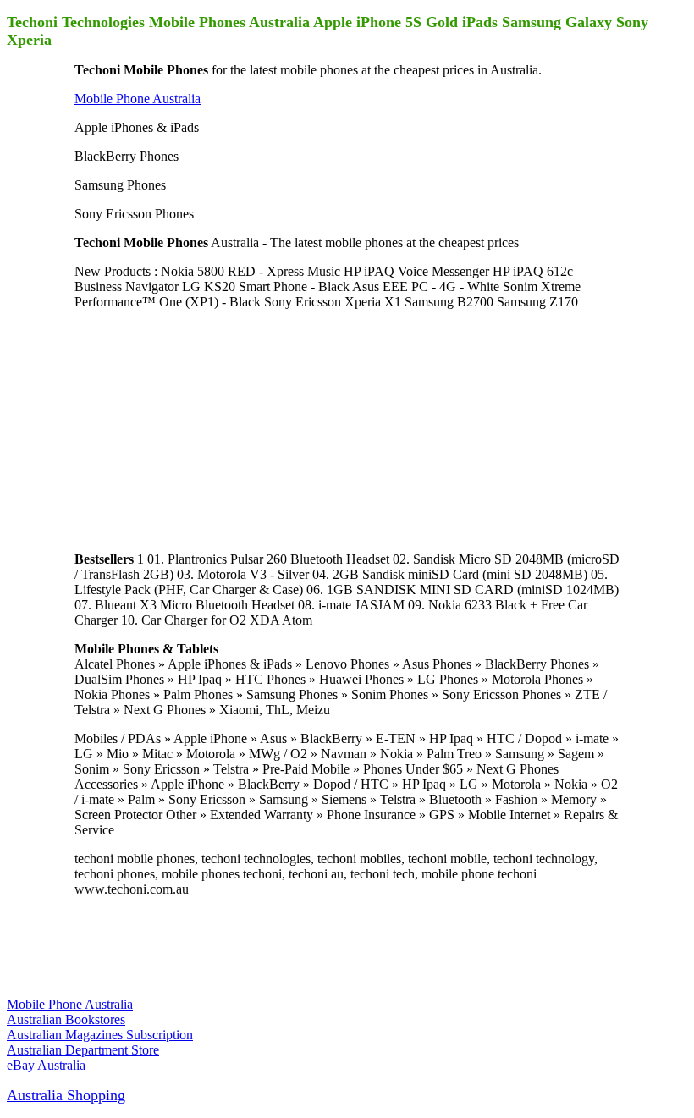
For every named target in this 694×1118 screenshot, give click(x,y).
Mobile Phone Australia (137, 98)
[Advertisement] (201, 429)
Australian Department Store (83, 1050)
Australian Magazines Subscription (100, 1034)
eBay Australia (46, 1065)
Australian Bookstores (66, 1019)
